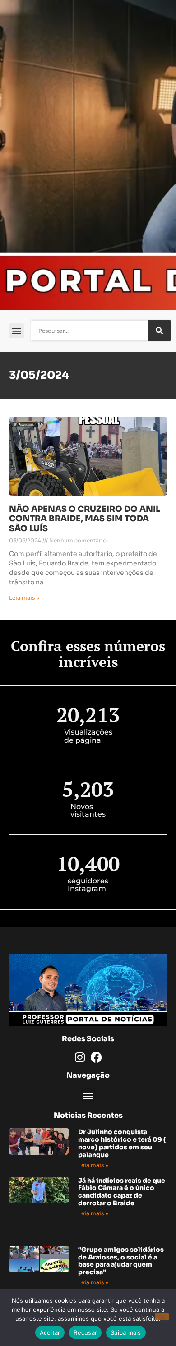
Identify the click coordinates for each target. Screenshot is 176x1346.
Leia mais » (24, 597)
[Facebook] (96, 1057)
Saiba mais (126, 1332)
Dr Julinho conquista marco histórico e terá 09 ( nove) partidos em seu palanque (122, 1143)
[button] (16, 330)
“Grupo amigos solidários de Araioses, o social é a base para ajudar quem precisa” (121, 1260)
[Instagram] (79, 1057)
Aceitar (50, 1332)
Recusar (85, 1332)
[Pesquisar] (159, 330)
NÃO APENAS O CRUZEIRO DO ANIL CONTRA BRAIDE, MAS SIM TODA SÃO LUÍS (84, 518)
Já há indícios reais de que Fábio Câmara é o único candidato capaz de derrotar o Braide (121, 1191)
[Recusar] (162, 1316)
